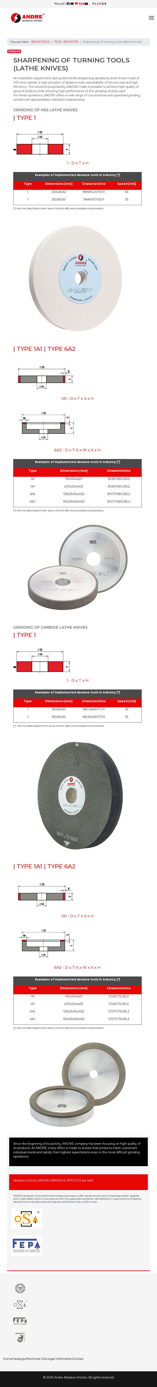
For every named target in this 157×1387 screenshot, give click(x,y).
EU (65, 4)
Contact (78, 1359)
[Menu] (151, 18)
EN (99, 4)
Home (7, 1359)
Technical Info (36, 1359)
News (58, 4)
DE (104, 4)
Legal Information (59, 1359)
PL (94, 4)
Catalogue (19, 1359)
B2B (81, 4)
